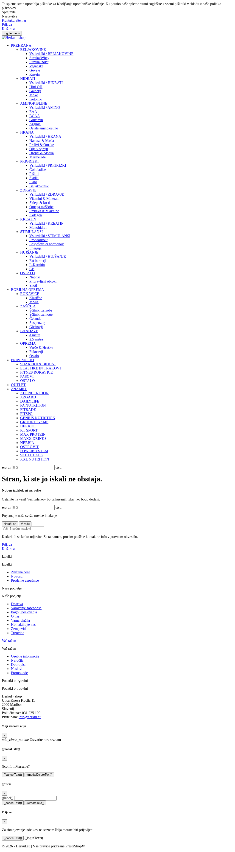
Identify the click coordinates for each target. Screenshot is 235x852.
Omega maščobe (41, 207)
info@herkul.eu (30, 717)
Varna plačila (20, 620)
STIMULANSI (31, 232)
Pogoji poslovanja (24, 612)
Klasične (35, 298)
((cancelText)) (13, 774)
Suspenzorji (37, 323)
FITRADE (28, 410)
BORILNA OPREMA (27, 290)
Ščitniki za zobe (40, 310)
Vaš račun (9, 641)
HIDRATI (27, 78)
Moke (33, 95)
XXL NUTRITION (34, 459)
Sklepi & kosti (39, 203)
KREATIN (28, 219)
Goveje (34, 70)
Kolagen (35, 215)
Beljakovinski (39, 186)
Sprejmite (9, 12)
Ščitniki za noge (41, 314)
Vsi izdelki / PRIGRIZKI (47, 165)
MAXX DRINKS (33, 438)
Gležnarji (36, 327)
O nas (15, 616)
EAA (33, 112)
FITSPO (26, 414)
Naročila (17, 660)
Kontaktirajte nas (14, 20)
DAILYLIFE (29, 401)
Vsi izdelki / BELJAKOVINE (51, 54)
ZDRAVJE (28, 190)
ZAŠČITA (28, 306)
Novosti (16, 576)
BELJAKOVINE (33, 49)
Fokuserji (36, 352)
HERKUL (28, 426)
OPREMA (28, 343)
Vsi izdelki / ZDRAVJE (46, 194)
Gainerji (35, 91)
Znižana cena (20, 572)
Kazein (34, 74)
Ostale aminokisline (43, 128)
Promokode (19, 673)
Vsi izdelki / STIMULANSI (49, 236)
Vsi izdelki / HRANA (45, 136)
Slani (33, 182)
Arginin (35, 124)
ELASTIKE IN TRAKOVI (40, 368)
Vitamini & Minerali (44, 198)
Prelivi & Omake (41, 145)
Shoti (33, 285)
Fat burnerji (37, 261)
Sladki (34, 178)
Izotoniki (35, 99)
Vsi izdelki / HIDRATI (46, 83)
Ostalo (34, 356)
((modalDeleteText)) (39, 774)
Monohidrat (37, 227)
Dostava (17, 604)
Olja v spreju (38, 149)
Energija (35, 248)
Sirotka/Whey (39, 58)
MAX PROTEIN (33, 434)
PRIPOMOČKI (22, 360)
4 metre (34, 335)
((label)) (7, 798)
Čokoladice (37, 170)
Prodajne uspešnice (25, 580)
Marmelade (37, 157)
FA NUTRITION (33, 405)
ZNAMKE (19, 389)
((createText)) (35, 803)
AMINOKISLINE (33, 103)
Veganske (36, 66)
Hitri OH (35, 87)
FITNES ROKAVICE (36, 372)
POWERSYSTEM (34, 451)
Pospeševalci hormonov (46, 244)
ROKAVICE (29, 294)
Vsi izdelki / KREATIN (46, 223)
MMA (34, 302)
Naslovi (16, 669)
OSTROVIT (29, 447)
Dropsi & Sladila (41, 153)
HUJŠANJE (29, 252)
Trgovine (17, 633)
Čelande (35, 318)
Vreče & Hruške (41, 347)
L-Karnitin (37, 265)
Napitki (34, 277)
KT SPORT (29, 430)
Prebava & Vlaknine (44, 211)
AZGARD (28, 397)
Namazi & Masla (41, 141)
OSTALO (27, 273)
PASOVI (27, 376)
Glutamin (36, 120)
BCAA (34, 116)
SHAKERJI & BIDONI (38, 364)
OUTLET (18, 385)
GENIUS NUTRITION (37, 418)
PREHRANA (21, 45)
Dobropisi (18, 664)
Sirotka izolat (38, 62)
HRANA (27, 132)
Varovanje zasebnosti (26, 608)
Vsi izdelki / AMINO (44, 107)
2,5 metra (36, 339)
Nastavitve (9, 16)
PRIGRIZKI (29, 161)
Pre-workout (38, 240)
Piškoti (34, 174)
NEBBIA (27, 443)
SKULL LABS (31, 455)
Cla (31, 269)
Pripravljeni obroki (42, 281)
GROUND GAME (34, 422)
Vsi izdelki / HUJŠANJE (47, 256)
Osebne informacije (25, 656)
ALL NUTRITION (34, 393)
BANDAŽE (29, 331)
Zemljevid (18, 629)
